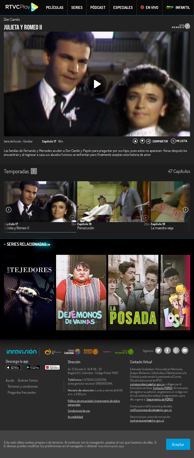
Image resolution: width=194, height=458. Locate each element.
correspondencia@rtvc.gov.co (147, 384)
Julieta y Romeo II (16, 228)
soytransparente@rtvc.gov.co (147, 420)
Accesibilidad (75, 417)
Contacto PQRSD (162, 388)
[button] (185, 210)
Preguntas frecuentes (22, 392)
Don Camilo (12, 19)
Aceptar (178, 444)
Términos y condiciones (23, 386)
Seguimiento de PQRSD (159, 399)
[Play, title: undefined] (97, 84)
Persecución (85, 228)
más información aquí (111, 446)
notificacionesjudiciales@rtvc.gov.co (151, 410)
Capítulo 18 (84, 224)
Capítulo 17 (11, 224)
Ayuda (10, 380)
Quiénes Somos (28, 380)
